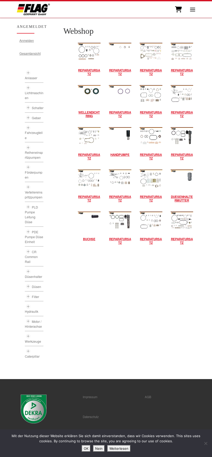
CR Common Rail (31, 257)
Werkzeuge (33, 341)
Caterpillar (32, 356)
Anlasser (31, 78)
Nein (99, 448)
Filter (35, 296)
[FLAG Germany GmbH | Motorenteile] (33, 9)
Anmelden (26, 40)
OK (86, 448)
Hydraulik (31, 311)
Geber (36, 118)
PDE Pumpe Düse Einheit (34, 237)
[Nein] (205, 443)
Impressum (90, 397)
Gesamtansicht (30, 53)
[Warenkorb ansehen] (178, 9)
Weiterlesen (118, 448)
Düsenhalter (33, 276)
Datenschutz (91, 417)
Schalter (37, 108)
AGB (148, 397)
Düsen (36, 286)
